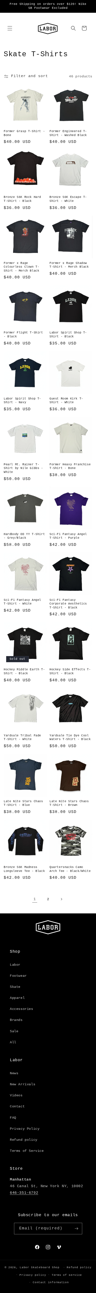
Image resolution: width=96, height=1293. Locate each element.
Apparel (17, 998)
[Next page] (61, 899)
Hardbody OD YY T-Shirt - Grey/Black (24, 536)
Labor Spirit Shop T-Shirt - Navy (22, 400)
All (13, 1042)
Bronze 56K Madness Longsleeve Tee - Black (24, 869)
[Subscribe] (76, 1228)
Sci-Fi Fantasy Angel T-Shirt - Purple (68, 536)
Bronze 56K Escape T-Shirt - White (68, 199)
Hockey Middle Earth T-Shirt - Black (24, 671)
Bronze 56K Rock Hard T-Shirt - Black (22, 199)
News (14, 1073)
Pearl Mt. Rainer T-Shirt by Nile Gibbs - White (23, 468)
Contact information (51, 1282)
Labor (15, 965)
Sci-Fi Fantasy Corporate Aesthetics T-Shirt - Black (68, 603)
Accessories (21, 1009)
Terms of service (67, 1275)
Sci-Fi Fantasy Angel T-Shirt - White (22, 602)
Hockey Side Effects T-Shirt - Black (70, 671)
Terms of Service (27, 1151)
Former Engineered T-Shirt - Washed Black (68, 133)
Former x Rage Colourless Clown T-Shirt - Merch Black (21, 267)
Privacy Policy (24, 1129)
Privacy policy (32, 1275)
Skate (15, 987)
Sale (14, 1031)
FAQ (13, 1118)
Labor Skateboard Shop (40, 1267)
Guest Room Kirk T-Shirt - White (66, 400)
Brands (16, 1020)
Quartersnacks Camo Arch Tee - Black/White (70, 869)
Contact (17, 1106)
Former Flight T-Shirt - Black (23, 334)
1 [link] (34, 899)
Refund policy (23, 1140)
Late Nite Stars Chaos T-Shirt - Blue (23, 803)
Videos (16, 1095)
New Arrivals (22, 1084)
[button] (9, 28)
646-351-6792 (24, 1193)
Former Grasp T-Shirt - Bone (24, 133)
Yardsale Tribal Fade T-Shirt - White (22, 737)
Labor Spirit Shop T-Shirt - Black (68, 334)
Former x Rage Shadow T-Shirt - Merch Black (69, 265)
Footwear (18, 976)
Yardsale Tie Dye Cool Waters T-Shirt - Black (70, 737)
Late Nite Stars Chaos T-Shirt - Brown (69, 803)
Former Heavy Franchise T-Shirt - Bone (70, 466)
